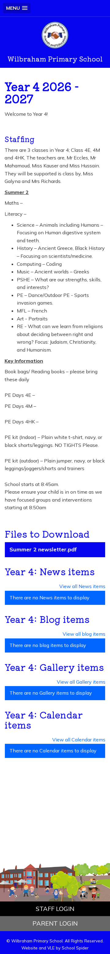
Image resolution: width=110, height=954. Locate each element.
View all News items (82, 586)
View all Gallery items (81, 682)
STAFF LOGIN (55, 908)
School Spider (75, 947)
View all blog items (84, 634)
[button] (17, 8)
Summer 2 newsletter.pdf (43, 549)
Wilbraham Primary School (55, 58)
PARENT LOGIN (55, 923)
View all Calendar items (78, 740)
